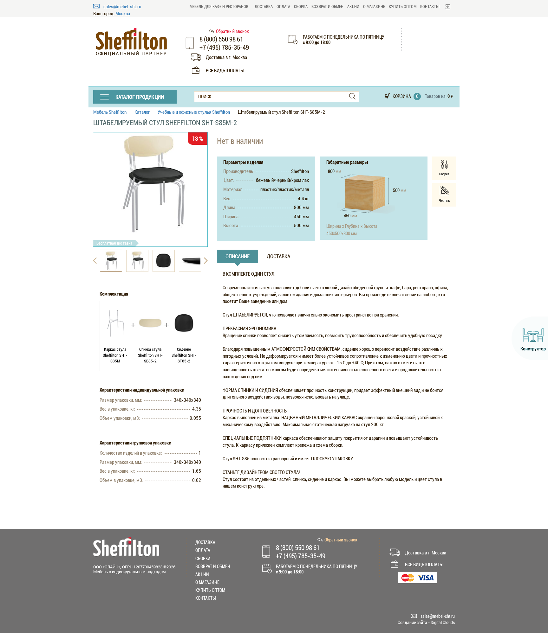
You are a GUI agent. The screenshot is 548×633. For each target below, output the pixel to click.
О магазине (374, 6)
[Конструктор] (530, 338)
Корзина (402, 96)
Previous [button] (95, 261)
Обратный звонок (232, 31)
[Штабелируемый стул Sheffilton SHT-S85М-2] (150, 184)
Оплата (283, 6)
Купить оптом (402, 6)
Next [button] (206, 261)
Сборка (301, 6)
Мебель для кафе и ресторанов (219, 6)
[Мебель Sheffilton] (131, 42)
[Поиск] (352, 96)
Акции (353, 6)
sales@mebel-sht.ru (122, 7)
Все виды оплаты (225, 71)
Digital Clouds (443, 622)
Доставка (264, 6)
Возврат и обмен (327, 6)
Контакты (429, 6)
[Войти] (448, 6)
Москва (122, 13)
